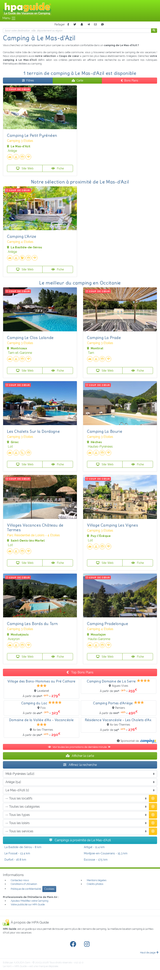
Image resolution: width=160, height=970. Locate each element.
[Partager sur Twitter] (75, 24)
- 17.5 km (96, 859)
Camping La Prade (104, 337)
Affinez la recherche (82, 765)
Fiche (60, 168)
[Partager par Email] (95, 24)
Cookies (49, 888)
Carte (79, 80)
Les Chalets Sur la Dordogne (33, 431)
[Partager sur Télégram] (89, 24)
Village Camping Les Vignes (112, 525)
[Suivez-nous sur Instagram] (88, 944)
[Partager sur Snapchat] (82, 24)
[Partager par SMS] (102, 24)
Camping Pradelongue (107, 623)
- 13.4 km (17, 853)
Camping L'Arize (21, 236)
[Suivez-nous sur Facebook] (74, 944)
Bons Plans (131, 80)
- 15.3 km (105, 853)
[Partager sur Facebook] (68, 24)
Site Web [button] (27, 168)
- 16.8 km (15, 859)
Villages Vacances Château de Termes (35, 527)
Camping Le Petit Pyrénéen (32, 135)
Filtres (30, 80)
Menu (6, 18)
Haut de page (148, 952)
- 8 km (22, 847)
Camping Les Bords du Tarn (32, 623)
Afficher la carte (82, 756)
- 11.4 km (94, 847)
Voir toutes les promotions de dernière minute (79, 746)
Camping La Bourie (104, 431)
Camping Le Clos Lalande (30, 337)
